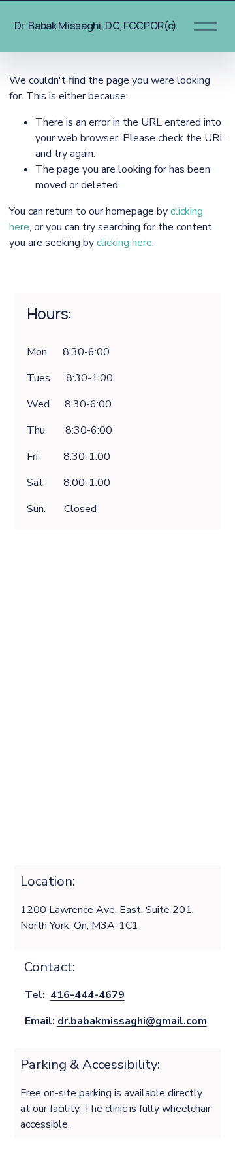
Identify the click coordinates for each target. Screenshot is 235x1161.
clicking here (124, 242)
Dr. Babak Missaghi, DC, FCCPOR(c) (95, 25)
